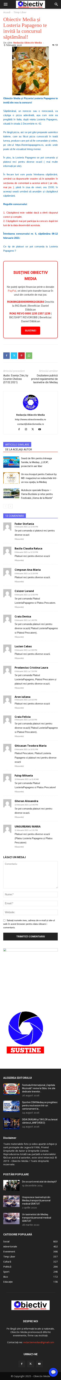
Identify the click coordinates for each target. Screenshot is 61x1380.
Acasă (6, 12)
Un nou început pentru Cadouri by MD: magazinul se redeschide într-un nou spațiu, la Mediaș (39, 478)
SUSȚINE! (30, 330)
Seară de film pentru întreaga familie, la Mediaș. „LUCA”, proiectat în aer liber (36, 462)
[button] (5, 4)
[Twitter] (14, 355)
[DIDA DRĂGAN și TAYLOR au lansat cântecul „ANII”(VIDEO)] (11, 1123)
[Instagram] (27, 429)
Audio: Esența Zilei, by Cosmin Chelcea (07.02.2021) (15, 379)
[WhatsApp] (29, 355)
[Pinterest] (21, 355)
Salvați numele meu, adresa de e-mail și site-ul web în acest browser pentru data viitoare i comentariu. (29, 924)
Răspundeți (19, 539)
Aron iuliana (22, 697)
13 (56, 44)
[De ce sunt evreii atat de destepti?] (11, 1185)
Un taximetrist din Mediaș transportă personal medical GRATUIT (36, 1217)
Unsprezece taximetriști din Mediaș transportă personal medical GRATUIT (36, 1200)
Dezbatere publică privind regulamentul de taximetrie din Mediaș (44, 379)
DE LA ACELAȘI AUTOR (18, 449)
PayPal (12, 290)
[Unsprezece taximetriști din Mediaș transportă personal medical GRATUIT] (11, 1201)
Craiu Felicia (23, 716)
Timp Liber (20, 12)
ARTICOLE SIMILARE (17, 444)
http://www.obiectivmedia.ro (30, 419)
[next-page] (10, 506)
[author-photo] (30, 410)
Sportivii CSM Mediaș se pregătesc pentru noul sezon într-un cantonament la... (40, 1105)
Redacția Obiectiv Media (27, 42)
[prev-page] (5, 506)
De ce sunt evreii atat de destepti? (39, 1181)
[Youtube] (40, 429)
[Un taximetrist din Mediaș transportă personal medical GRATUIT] (11, 1218)
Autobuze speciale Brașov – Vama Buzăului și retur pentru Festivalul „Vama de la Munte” (37, 494)
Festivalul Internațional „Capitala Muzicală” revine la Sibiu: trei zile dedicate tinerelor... (38, 1088)
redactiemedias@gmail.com (38, 1342)
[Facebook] (6, 355)
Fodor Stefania (24, 523)
